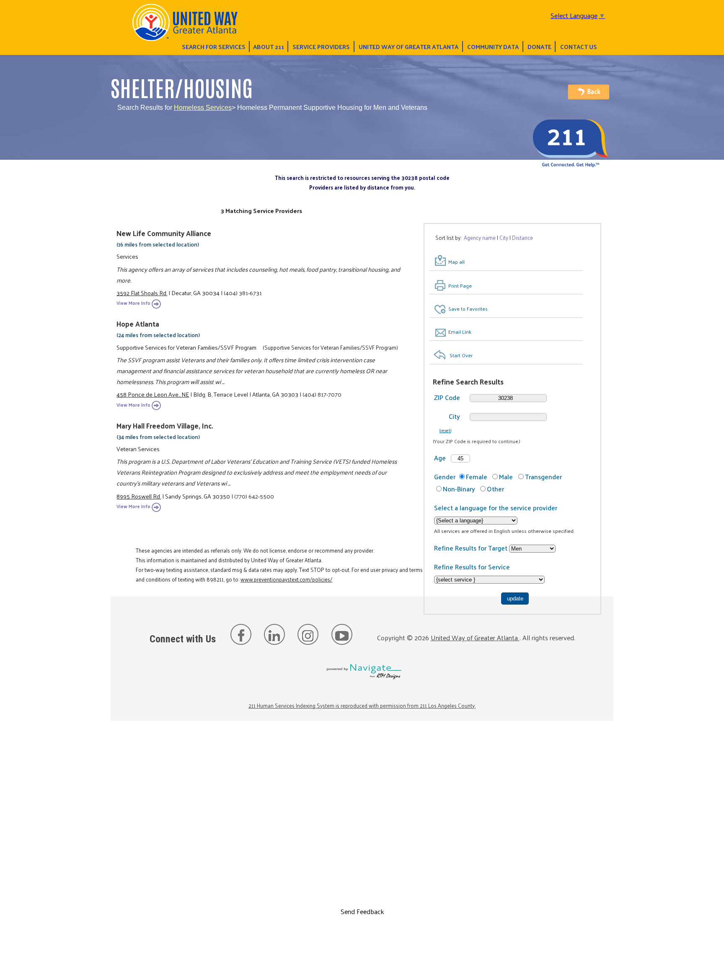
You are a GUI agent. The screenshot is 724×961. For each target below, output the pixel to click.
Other (495, 489)
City (454, 416)
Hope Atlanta (137, 323)
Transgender (543, 476)
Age (440, 458)
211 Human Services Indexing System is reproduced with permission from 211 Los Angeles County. (362, 705)
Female (476, 476)
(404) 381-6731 (243, 292)
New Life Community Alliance (163, 233)
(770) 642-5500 (254, 496)
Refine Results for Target (471, 548)
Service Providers (321, 46)
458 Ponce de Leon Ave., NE (152, 394)
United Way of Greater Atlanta (408, 46)
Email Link (459, 331)
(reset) (445, 430)
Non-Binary (459, 489)
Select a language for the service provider (495, 507)
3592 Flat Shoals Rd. (141, 292)
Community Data (493, 46)
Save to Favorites (468, 308)
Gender (444, 476)
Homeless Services (203, 107)
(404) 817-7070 (322, 394)
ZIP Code (447, 397)
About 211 (268, 46)
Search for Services (214, 46)
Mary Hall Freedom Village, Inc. (164, 425)
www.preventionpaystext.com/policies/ (286, 579)
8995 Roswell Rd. (138, 496)
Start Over (461, 355)
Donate (539, 46)
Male (506, 476)
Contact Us (578, 46)
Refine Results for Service (472, 567)
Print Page (460, 285)
